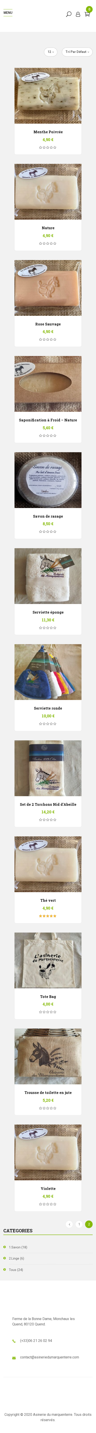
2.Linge (14, 1258)
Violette (48, 1188)
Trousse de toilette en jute (48, 1092)
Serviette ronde (48, 708)
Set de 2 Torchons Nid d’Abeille (48, 804)
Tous (12, 1270)
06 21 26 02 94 (40, 1341)
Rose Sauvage (48, 324)
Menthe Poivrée (48, 131)
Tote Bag (48, 996)
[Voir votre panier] (87, 15)
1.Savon (15, 1247)
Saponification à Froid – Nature (48, 420)
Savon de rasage (48, 516)
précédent (69, 1224)
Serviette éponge (48, 612)
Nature (48, 227)
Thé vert (48, 900)
